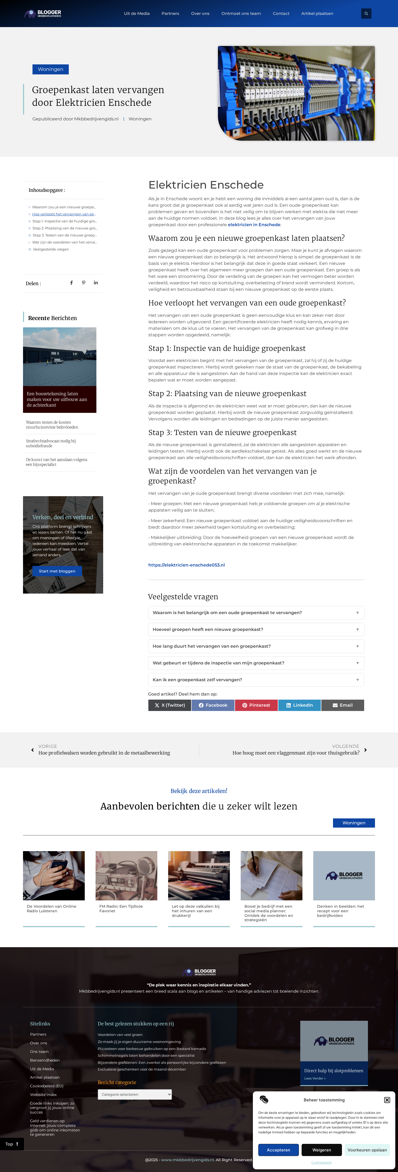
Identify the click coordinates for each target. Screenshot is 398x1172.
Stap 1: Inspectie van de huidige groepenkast (64, 221)
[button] (387, 1100)
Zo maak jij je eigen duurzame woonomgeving (139, 1041)
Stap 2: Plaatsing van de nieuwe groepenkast (64, 228)
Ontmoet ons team (241, 13)
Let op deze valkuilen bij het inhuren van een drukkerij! (196, 911)
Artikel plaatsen (317, 13)
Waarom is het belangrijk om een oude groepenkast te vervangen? (256, 612)
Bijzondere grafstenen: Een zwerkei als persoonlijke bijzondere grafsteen (162, 1062)
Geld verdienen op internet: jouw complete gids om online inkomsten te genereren (55, 1128)
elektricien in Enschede (254, 224)
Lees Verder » (315, 1078)
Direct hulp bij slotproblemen (333, 1070)
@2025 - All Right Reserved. (199, 1159)
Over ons (200, 13)
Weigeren (321, 1150)
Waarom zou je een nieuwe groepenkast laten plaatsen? (65, 207)
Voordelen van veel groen (120, 1034)
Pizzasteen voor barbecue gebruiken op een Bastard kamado (152, 1048)
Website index (43, 1094)
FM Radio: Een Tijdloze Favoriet (121, 908)
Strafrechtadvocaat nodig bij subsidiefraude (51, 443)
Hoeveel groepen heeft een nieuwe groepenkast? (256, 629)
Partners (170, 13)
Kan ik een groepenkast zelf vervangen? (256, 679)
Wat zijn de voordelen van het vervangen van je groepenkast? (65, 242)
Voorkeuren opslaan (367, 1150)
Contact (281, 13)
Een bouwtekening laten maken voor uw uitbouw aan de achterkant (57, 399)
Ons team (39, 1051)
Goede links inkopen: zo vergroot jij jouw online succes (52, 1108)
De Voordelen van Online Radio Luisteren (51, 908)
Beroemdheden (45, 1060)
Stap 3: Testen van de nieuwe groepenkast (65, 235)
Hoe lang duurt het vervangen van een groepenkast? (256, 646)
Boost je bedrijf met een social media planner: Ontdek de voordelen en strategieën (268, 913)
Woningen (50, 69)
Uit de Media (137, 13)
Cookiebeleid (321, 1162)
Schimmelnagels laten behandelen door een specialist (146, 1055)
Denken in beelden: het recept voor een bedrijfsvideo (340, 911)
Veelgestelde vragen (51, 249)
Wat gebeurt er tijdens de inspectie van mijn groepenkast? (256, 663)
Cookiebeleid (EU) (47, 1086)
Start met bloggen (57, 571)
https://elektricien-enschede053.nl (186, 565)
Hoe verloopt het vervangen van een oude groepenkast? (65, 214)
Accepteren (278, 1150)
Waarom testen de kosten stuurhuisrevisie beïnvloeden (52, 425)
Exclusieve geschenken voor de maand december (142, 1069)
